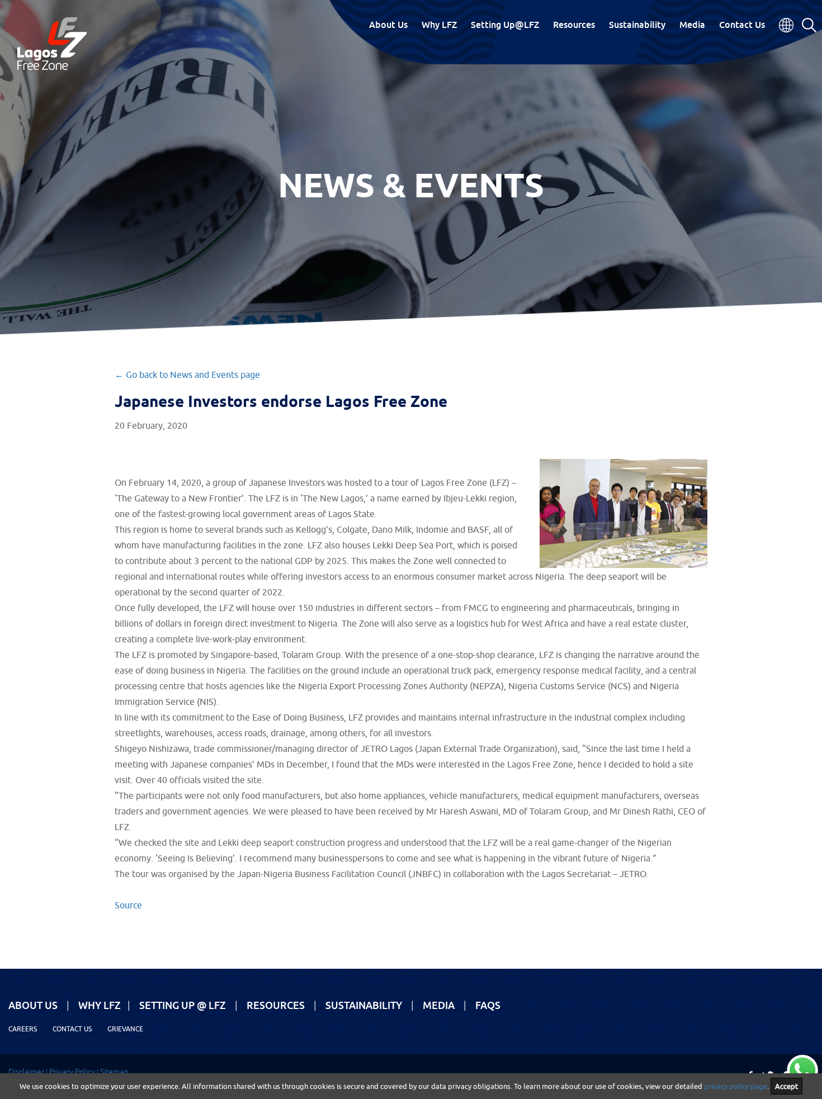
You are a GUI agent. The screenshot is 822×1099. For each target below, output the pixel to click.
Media (692, 24)
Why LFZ (439, 24)
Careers (22, 1029)
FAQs (487, 1005)
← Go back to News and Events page (187, 375)
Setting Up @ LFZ (182, 1005)
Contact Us (742, 24)
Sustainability (637, 24)
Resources (574, 24)
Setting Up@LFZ (505, 24)
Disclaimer (26, 1071)
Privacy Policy (72, 1071)
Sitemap (114, 1071)
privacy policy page (735, 1086)
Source (128, 905)
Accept (786, 1086)
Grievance (125, 1029)
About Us (388, 24)
